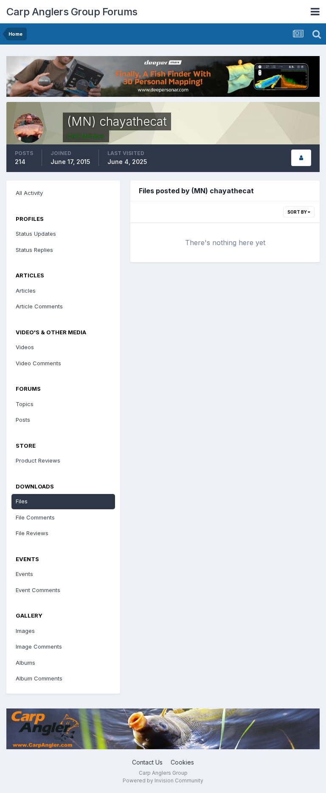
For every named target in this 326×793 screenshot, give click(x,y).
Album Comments (39, 678)
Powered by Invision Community (163, 780)
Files (22, 501)
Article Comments (39, 306)
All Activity (29, 192)
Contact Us (147, 762)
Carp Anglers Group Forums (72, 12)
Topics (25, 404)
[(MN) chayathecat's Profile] (301, 158)
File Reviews (32, 533)
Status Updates (36, 233)
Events (24, 573)
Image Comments (39, 646)
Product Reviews (38, 460)
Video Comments (38, 363)
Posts (23, 419)
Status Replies (34, 249)
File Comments (35, 517)
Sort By (297, 211)
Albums (25, 662)
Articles (26, 290)
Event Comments (38, 590)
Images (25, 630)
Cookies (182, 762)
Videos (25, 347)
